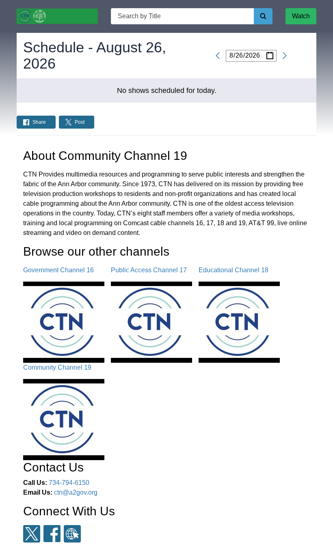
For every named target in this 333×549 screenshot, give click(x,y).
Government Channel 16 (58, 270)
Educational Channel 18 (233, 270)
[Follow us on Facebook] (52, 533)
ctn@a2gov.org (75, 492)
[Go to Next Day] (283, 55)
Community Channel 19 (57, 367)
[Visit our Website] (72, 534)
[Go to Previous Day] (219, 55)
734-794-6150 (69, 482)
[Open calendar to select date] (270, 55)
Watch (301, 16)
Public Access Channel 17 (149, 270)
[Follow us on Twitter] (31, 534)
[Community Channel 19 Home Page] (57, 16)
